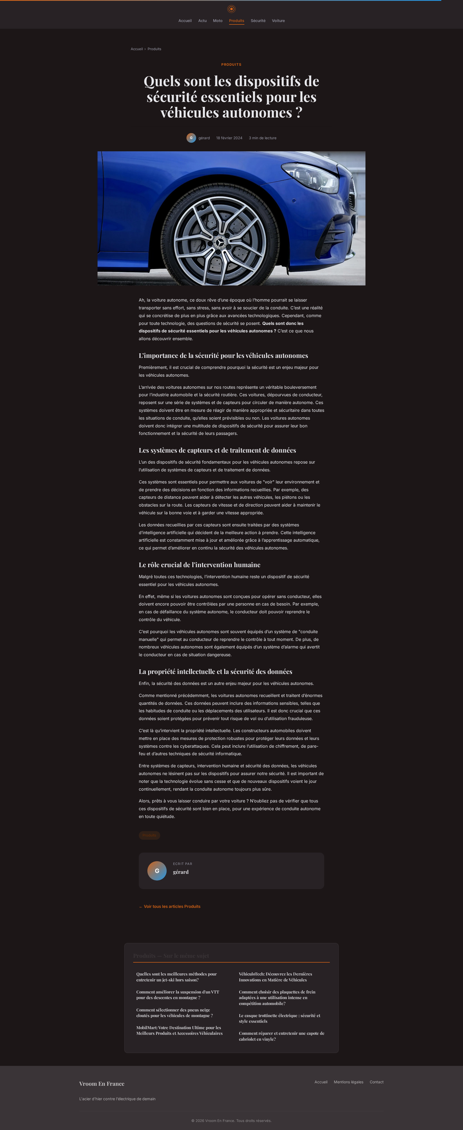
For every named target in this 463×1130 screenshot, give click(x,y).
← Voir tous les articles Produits (169, 906)
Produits (236, 20)
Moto (218, 20)
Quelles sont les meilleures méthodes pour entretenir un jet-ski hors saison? (176, 976)
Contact (377, 1082)
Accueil (185, 20)
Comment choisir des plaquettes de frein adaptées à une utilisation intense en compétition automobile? (277, 997)
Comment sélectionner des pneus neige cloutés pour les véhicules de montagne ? (174, 1012)
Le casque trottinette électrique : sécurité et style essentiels (279, 1018)
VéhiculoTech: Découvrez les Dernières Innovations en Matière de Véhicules (275, 976)
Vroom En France (101, 1083)
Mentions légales (348, 1082)
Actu (202, 20)
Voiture (278, 20)
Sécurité (258, 20)
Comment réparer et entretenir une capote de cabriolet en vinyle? (281, 1035)
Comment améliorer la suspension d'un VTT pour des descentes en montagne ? (177, 994)
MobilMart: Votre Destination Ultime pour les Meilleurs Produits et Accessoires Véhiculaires (179, 1030)
